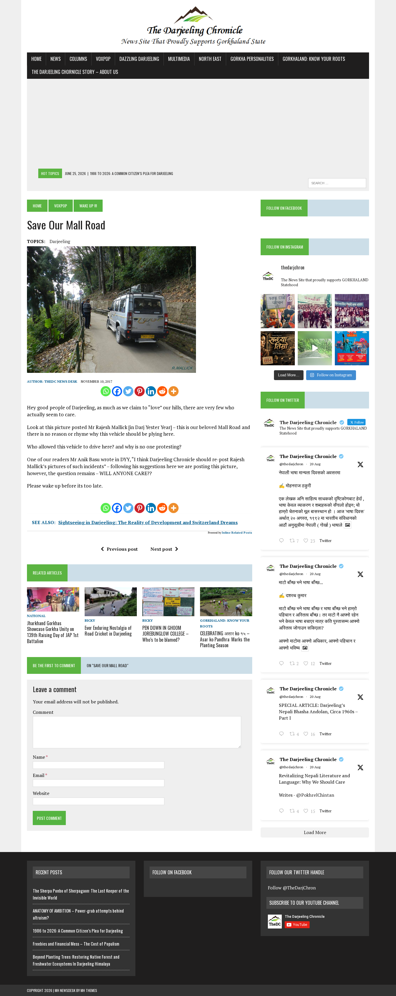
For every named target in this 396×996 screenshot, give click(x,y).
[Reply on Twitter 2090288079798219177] (282, 664)
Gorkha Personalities (252, 58)
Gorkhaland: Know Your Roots (314, 58)
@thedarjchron (291, 464)
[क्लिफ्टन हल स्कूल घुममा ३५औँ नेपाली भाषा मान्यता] (278, 311)
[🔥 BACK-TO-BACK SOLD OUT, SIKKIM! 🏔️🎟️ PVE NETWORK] (352, 348)
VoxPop (103, 58)
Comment (43, 712)
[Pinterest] (140, 391)
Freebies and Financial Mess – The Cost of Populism (76, 943)
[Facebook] (117, 391)
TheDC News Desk (60, 381)
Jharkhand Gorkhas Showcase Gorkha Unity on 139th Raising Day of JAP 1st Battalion (53, 632)
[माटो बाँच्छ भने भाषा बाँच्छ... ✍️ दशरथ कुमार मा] (352, 311)
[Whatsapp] (106, 391)
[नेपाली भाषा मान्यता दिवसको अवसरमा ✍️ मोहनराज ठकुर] (315, 311)
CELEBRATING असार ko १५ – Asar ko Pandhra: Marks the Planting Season (225, 639)
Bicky (90, 620)
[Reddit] (162, 391)
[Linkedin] (151, 391)
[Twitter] (128, 391)
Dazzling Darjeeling (139, 58)
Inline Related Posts (237, 533)
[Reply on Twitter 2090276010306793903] (282, 734)
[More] (173, 391)
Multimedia (179, 58)
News (55, 58)
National (36, 616)
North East (210, 58)
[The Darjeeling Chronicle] (198, 26)
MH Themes (89, 990)
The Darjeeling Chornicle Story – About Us (75, 71)
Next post (161, 549)
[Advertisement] (198, 125)
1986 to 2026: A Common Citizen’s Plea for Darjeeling (78, 930)
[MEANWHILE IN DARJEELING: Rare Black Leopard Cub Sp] (315, 348)
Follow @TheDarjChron (292, 888)
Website (41, 793)
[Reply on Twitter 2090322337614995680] (282, 541)
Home (36, 58)
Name (39, 757)
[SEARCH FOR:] (337, 182)
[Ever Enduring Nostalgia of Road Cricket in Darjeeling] (111, 612)
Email (39, 775)
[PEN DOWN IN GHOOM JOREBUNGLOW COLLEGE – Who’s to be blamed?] (168, 612)
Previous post (122, 549)
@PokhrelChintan (315, 795)
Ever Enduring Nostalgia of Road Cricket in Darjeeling (108, 630)
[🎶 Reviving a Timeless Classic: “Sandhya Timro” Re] (278, 348)
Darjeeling (60, 241)
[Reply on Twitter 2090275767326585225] (282, 811)
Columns (78, 58)
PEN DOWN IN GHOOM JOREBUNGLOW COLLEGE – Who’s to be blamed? (165, 633)
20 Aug (315, 464)
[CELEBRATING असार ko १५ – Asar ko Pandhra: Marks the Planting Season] (226, 612)
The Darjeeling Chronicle (308, 456)
